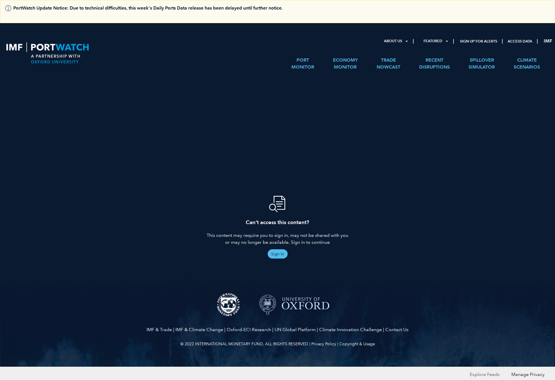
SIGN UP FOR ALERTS (478, 41)
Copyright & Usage (357, 343)
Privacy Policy (323, 343)
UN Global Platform (295, 329)
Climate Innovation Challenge (350, 329)
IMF (548, 41)
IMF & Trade (159, 329)
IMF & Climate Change (199, 329)
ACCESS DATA (520, 41)
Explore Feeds (485, 374)
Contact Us (396, 329)
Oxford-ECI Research (249, 329)
